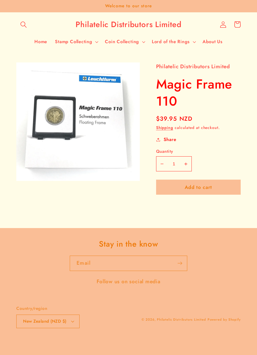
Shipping (164, 127)
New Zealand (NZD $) (45, 321)
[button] (23, 24)
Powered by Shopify (224, 319)
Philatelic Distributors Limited (181, 319)
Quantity (164, 151)
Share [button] (170, 139)
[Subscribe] (180, 263)
